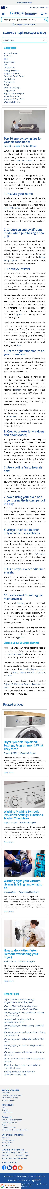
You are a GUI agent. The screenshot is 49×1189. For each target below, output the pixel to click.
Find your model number (12, 1120)
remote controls (27, 672)
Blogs (4, 1125)
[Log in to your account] (42, 13)
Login (4, 1107)
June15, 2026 (10, 961)
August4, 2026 (10, 822)
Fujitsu (6, 684)
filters (15, 672)
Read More (9, 772)
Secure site (6, 1145)
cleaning (20, 603)
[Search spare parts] (45, 19)
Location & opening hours (12, 1095)
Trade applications (9, 1122)
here (19, 345)
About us (5, 1137)
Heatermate (11, 416)
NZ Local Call (36, 1176)
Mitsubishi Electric (22, 684)
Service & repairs (8, 1100)
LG (12, 684)
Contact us (6, 1093)
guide (20, 314)
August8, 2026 (10, 753)
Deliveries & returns (10, 1098)
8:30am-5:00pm (22, 1152)
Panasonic (37, 684)
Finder (18, 390)
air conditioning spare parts (32, 669)
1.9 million (40, 554)
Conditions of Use (24, 1180)
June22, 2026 (10, 892)
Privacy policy (7, 1142)
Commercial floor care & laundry (15, 1130)
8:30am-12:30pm (22, 1155)
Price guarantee (8, 1140)
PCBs (10, 675)
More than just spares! (24, 2)
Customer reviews (9, 1127)
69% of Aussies (25, 160)
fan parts (41, 672)
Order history (7, 1112)
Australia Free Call (15, 1176)
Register (5, 1110)
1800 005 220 (22, 1158)
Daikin (7, 687)
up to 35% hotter (12, 208)
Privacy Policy (12, 1180)
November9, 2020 (12, 146)
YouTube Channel (15, 654)
